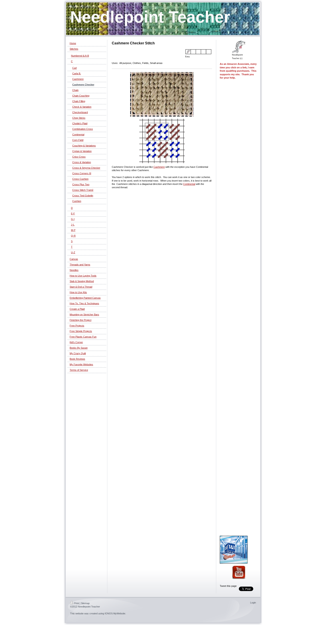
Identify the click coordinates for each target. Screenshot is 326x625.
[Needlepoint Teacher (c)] (238, 47)
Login (253, 602)
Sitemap (85, 603)
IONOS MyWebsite (115, 613)
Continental (189, 184)
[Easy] (198, 52)
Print (76, 603)
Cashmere (159, 167)
